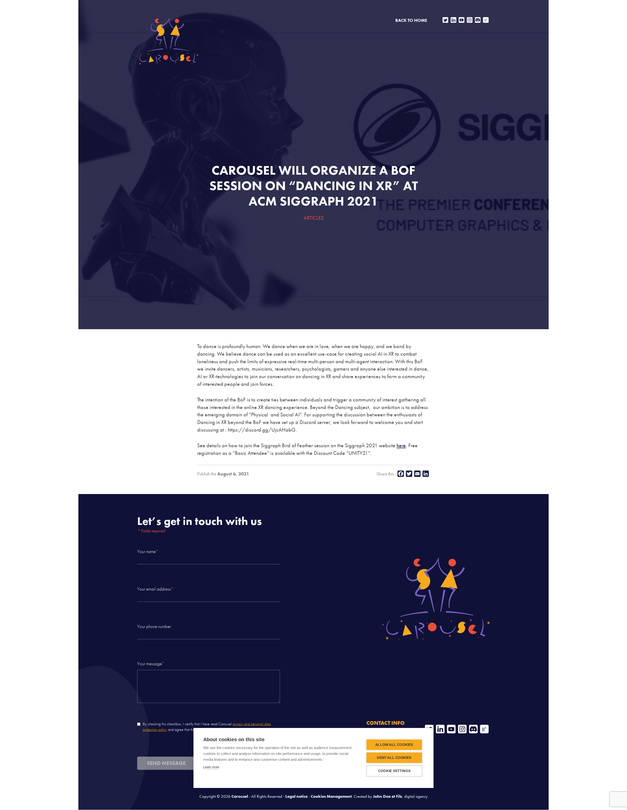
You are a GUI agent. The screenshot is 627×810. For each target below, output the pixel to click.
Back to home (411, 20)
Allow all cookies (394, 745)
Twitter (445, 20)
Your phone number (154, 626)
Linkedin (453, 20)
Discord (478, 20)
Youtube (461, 20)
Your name (147, 552)
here (401, 445)
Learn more (211, 767)
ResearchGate (486, 20)
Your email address (155, 589)
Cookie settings (394, 771)
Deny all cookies (394, 758)
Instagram (469, 20)
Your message (150, 664)
